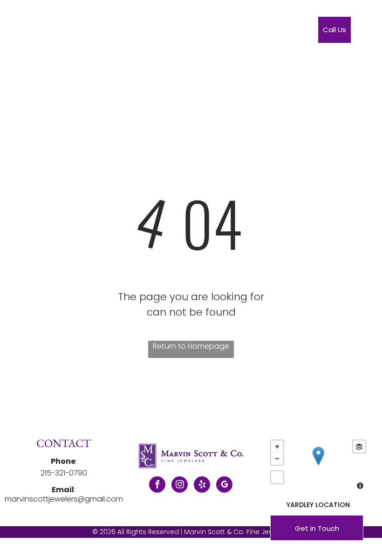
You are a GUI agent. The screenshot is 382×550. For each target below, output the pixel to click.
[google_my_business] (224, 485)
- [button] (277, 459)
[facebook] (157, 485)
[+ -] (318, 465)
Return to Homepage (191, 346)
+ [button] (277, 446)
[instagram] (179, 485)
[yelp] (202, 485)
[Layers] (359, 446)
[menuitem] (127, 32)
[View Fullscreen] (277, 477)
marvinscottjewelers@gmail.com (64, 499)
